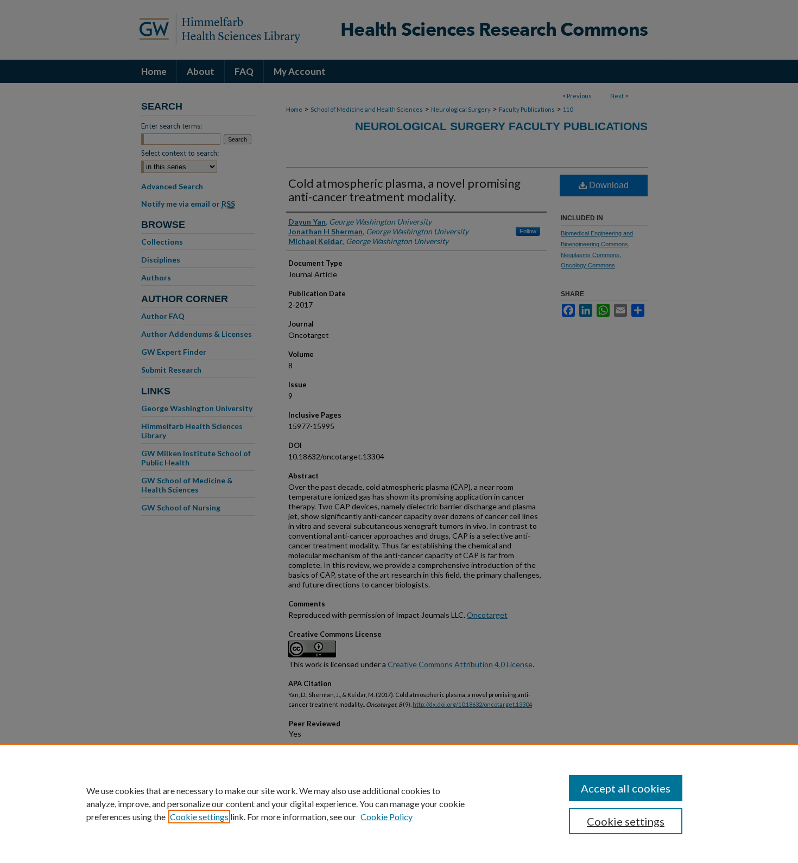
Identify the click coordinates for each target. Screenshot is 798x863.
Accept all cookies (625, 788)
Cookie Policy (386, 816)
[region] (399, 803)
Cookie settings (199, 816)
